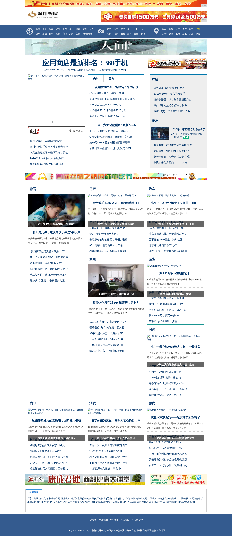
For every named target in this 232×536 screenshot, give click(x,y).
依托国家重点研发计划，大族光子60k (110, 148)
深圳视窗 (92, 530)
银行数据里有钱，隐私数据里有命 (173, 99)
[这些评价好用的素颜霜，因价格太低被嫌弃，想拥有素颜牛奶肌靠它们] (56, 413)
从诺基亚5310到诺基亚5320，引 (107, 110)
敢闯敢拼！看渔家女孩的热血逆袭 (173, 145)
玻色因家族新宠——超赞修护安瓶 (175, 438)
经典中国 (89, 501)
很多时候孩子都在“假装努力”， (47, 263)
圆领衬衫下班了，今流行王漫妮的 (168, 389)
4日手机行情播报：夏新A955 (117, 125)
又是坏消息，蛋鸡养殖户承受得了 (108, 227)
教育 (65, 29)
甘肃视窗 (65, 498)
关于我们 (93, 519)
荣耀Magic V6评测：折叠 (163, 321)
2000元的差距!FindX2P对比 (105, 104)
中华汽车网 (47, 501)
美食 (78, 33)
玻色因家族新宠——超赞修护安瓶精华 (175, 417)
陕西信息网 (78, 501)
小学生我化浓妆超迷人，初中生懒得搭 (175, 346)
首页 (38, 29)
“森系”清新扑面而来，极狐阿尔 (166, 227)
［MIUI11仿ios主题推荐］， (175, 273)
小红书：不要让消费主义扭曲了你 (175, 223)
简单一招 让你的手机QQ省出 (81, 69)
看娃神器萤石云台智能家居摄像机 (108, 251)
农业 (143, 29)
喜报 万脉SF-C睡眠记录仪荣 (46, 140)
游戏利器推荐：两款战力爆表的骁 (168, 309)
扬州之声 (67, 501)
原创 (85, 29)
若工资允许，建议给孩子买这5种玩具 (56, 232)
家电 (184, 33)
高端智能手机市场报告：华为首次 (117, 87)
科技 (164, 29)
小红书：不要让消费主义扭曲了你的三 (175, 202)
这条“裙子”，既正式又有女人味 (166, 383)
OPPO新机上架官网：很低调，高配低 (110, 136)
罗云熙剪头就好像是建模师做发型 (168, 459)
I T (136, 29)
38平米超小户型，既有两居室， (107, 333)
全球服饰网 (172, 501)
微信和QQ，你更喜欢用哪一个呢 (172, 111)
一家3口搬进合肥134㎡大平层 (106, 339)
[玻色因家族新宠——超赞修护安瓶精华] (167, 410)
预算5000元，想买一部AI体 (164, 315)
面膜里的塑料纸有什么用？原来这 (168, 453)
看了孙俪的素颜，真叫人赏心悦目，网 (116, 420)
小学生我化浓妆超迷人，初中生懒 (175, 364)
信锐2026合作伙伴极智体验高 (47, 164)
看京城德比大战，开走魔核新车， (168, 233)
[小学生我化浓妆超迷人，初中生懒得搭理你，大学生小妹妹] (175, 339)
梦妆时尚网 (88, 498)
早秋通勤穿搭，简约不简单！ (165, 395)
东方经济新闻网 (118, 501)
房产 (109, 29)
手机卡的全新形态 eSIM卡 (112, 69)
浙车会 (122, 498)
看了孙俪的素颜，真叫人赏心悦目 (116, 438)
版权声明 (139, 519)
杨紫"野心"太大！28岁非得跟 (105, 451)
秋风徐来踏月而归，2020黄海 (170, 162)
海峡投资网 (141, 498)
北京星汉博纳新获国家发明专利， (168, 298)
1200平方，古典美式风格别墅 (106, 344)
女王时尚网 (100, 498)
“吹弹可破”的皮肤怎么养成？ (46, 451)
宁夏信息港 (194, 498)
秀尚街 (140, 501)
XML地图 (114, 519)
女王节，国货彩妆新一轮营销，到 (168, 465)
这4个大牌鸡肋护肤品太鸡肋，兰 (167, 442)
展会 (91, 29)
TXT (131, 519)
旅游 (171, 33)
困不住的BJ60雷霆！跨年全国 (166, 239)
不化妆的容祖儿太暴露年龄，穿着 (108, 462)
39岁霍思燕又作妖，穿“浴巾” (105, 468)
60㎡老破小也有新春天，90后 (106, 245)
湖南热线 (162, 498)
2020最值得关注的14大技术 (175, 294)
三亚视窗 (152, 498)
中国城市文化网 (186, 501)
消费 (123, 33)
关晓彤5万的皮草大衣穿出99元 (47, 445)
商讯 (65, 33)
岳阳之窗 (149, 501)
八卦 (71, 33)
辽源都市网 (112, 498)
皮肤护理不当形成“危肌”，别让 (166, 447)
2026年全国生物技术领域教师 (47, 158)
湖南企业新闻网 (102, 501)
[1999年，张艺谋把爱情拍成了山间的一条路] (160, 138)
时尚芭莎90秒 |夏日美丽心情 (165, 371)
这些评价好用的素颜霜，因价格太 (57, 438)
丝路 (136, 33)
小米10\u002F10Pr (54, 69)
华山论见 (87, 33)
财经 (51, 29)
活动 (78, 29)
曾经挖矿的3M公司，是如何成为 (116, 223)
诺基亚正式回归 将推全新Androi (107, 116)
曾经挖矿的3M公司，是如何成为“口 (116, 202)
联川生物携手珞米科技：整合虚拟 (49, 146)
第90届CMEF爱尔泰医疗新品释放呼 (109, 142)
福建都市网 (54, 498)
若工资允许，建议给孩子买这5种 (56, 223)
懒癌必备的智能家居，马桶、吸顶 (108, 239)
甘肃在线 (57, 501)
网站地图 (124, 519)
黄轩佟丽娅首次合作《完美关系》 (173, 156)
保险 (198, 33)
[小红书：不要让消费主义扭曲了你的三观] (168, 195)
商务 (143, 33)
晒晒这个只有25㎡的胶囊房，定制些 (116, 302)
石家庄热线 (32, 498)
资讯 (44, 29)
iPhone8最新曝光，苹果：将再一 (108, 93)
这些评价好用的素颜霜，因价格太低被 (56, 420)
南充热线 (172, 498)
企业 (71, 29)
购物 (58, 33)
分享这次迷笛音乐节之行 (163, 245)
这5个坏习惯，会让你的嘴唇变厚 (48, 462)
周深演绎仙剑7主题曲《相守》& (172, 150)
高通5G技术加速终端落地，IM (166, 304)
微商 (129, 33)
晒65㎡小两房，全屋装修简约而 (107, 350)
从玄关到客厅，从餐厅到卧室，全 (108, 321)
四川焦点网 (182, 498)
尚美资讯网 (76, 498)
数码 (178, 33)
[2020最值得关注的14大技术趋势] (164, 266)
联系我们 (103, 519)
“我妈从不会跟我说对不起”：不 (47, 251)
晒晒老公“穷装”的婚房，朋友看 (106, 327)
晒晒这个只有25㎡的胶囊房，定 (116, 294)
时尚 (109, 33)
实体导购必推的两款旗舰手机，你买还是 (112, 98)
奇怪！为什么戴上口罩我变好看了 (108, 445)
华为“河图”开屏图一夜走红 (104, 233)
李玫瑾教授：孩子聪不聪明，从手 (49, 268)
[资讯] (57, 131)
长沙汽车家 (160, 501)
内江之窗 (131, 501)
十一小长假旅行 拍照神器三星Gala (109, 130)
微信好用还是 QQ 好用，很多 (170, 105)
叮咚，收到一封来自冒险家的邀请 (168, 251)
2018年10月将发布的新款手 (169, 93)
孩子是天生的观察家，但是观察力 (49, 257)
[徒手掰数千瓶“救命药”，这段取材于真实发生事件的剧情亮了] (56, 99)
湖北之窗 (43, 498)
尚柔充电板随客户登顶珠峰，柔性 (49, 152)
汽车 (116, 29)
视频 (38, 33)
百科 (51, 33)
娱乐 (58, 29)
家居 (123, 29)
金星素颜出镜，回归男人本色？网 (49, 457)
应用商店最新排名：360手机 (85, 63)
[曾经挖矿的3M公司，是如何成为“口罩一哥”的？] (112, 195)
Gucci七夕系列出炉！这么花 (165, 377)
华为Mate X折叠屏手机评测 (169, 87)
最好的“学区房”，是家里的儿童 (47, 280)
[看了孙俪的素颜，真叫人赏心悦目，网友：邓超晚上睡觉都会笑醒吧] (116, 413)
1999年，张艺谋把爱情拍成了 (188, 129)
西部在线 (130, 498)
